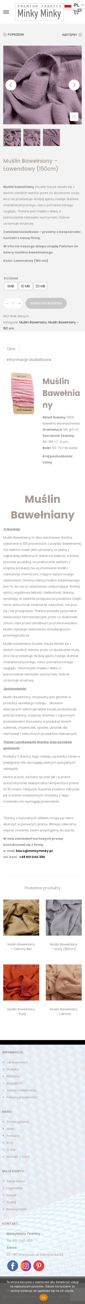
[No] (79, 1290)
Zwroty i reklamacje (21, 1090)
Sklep (10, 1129)
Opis (11, 348)
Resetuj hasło (17, 1209)
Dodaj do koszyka (46, 303)
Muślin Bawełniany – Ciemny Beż (21, 946)
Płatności (13, 1076)
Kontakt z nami (18, 1157)
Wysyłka (13, 1069)
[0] (75, 12)
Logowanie (15, 1188)
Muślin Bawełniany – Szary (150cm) (63, 946)
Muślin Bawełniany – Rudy (21, 1011)
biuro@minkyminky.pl (34, 851)
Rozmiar (11, 278)
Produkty (13, 1136)
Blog (10, 1143)
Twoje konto (16, 1181)
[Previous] (10, 85)
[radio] (10, 286)
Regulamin (15, 1083)
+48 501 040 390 (32, 857)
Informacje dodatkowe (29, 359)
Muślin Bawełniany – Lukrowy (63, 1011)
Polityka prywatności (22, 1097)
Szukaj (11, 1202)
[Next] (74, 85)
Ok (44, 1297)
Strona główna (18, 1122)
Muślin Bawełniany (33, 322)
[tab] (42, 348)
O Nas (11, 1150)
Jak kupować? (17, 1062)
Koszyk (12, 1195)
